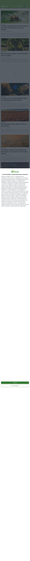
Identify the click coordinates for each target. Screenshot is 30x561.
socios (14, 176)
